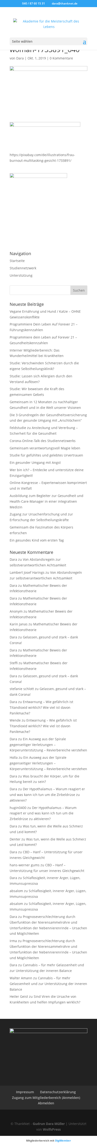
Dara (20, 58)
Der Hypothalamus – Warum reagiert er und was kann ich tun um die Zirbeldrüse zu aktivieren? (47, 795)
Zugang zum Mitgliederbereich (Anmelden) (46, 1097)
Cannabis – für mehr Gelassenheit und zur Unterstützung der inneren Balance (48, 984)
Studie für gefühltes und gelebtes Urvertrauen (46, 455)
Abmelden (46, 1103)
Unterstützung (21, 275)
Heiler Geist (19, 996)
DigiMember (63, 1140)
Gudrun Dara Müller (49, 1123)
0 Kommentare (61, 58)
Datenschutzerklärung (58, 1092)
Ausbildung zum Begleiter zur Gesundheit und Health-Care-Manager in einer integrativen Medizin (46, 501)
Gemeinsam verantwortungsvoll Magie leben (45, 448)
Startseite (17, 260)
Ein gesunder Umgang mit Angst (35, 462)
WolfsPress (52, 1129)
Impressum (25, 1092)
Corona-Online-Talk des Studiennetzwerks (43, 440)
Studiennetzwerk (23, 268)
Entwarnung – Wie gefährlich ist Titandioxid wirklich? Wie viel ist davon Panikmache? (41, 707)
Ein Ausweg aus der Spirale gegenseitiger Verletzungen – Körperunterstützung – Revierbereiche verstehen (48, 745)
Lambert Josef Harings (27, 572)
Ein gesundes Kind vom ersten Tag (37, 540)
